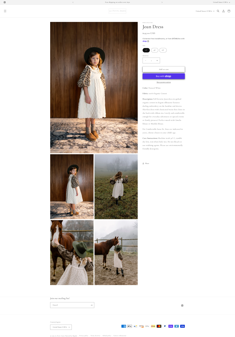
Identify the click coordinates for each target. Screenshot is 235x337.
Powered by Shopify (71, 336)
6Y (163, 50)
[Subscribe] (91, 305)
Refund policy (107, 335)
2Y (146, 50)
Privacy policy (83, 335)
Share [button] (147, 163)
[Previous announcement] (73, 2)
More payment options (164, 82)
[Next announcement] (162, 2)
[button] (5, 11)
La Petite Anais (60, 336)
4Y (155, 50)
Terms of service (95, 335)
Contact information (119, 335)
